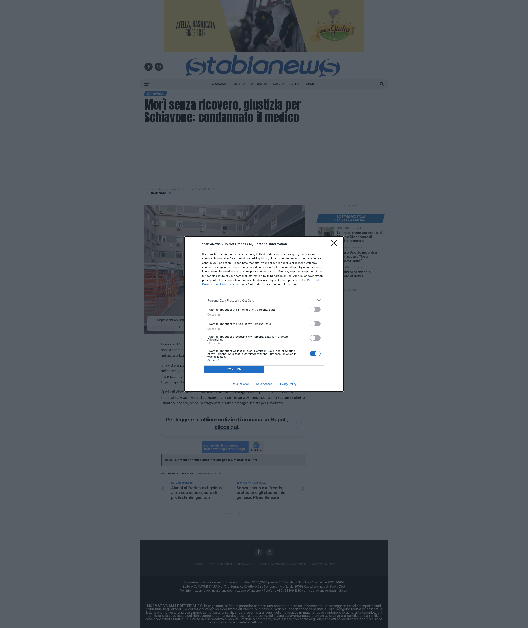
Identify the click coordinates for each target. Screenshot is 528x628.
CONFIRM (234, 369)
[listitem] (264, 300)
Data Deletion (241, 384)
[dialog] (264, 314)
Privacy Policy (287, 384)
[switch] (315, 309)
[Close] (335, 244)
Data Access (264, 384)
